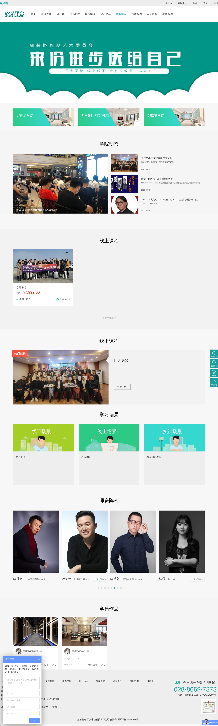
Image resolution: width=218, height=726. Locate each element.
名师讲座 (85, 456)
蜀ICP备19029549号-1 (129, 719)
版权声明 (44, 706)
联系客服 (214, 366)
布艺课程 (20, 456)
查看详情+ (122, 386)
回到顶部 (214, 385)
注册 (216, 3)
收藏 (195, 3)
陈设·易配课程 (154, 456)
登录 (205, 3)
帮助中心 (182, 3)
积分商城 (214, 356)
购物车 (213, 375)
